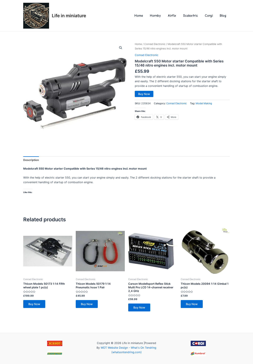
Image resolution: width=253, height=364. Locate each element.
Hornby (155, 16)
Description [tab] (31, 160)
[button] (121, 48)
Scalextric (190, 16)
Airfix (172, 16)
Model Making (204, 103)
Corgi (209, 16)
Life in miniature (69, 15)
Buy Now (144, 94)
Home (138, 16)
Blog (223, 16)
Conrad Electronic (154, 44)
